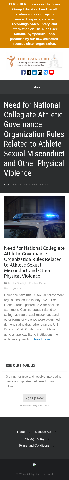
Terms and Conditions (34, 445)
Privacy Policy (34, 439)
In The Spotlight (17, 283)
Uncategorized (13, 288)
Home (7, 184)
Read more (42, 339)
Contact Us (43, 432)
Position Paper (37, 283)
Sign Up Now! (34, 398)
